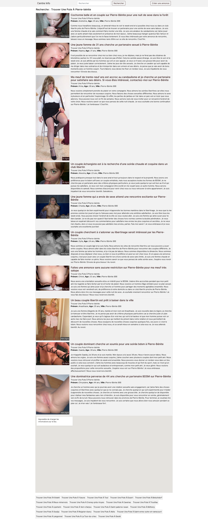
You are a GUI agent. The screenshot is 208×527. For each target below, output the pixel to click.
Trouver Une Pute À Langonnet (49, 516)
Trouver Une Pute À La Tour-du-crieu (80, 516)
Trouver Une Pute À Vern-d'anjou (77, 507)
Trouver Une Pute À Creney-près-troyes (87, 502)
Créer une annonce (160, 3)
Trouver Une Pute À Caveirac (118, 502)
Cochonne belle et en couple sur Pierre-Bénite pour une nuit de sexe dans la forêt (119, 14)
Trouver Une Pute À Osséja (47, 512)
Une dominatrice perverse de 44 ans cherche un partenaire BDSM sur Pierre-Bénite (121, 376)
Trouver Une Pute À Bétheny (142, 507)
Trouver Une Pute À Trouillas (145, 502)
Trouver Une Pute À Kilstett (48, 497)
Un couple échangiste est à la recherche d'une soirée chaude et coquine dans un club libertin (119, 165)
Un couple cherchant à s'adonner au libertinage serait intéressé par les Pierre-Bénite (117, 234)
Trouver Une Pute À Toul (97, 497)
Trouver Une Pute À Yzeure (73, 497)
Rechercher (119, 3)
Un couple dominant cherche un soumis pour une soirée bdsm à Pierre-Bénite (117, 344)
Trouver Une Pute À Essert (121, 497)
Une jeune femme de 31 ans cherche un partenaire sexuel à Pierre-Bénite (114, 44)
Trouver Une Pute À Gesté (109, 516)
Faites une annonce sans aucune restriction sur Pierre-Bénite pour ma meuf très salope (118, 269)
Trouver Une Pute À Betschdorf (148, 497)
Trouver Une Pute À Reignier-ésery (76, 512)
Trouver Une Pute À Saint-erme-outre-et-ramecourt (139, 512)
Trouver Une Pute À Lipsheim (48, 507)
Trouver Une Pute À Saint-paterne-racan (111, 507)
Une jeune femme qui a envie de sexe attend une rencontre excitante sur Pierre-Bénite (118, 198)
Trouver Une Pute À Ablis (104, 512)
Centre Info (43, 3)
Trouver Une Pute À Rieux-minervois (52, 502)
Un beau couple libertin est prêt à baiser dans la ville (102, 300)
